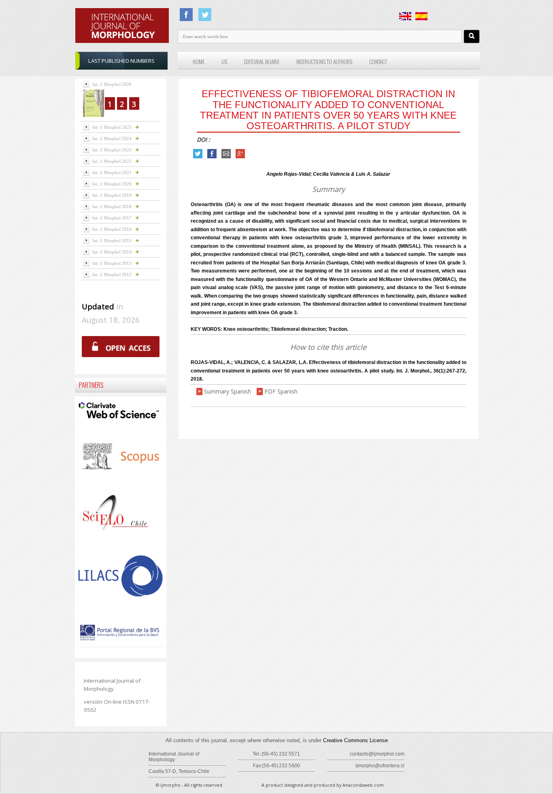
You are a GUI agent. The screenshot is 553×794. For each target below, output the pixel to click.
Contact (378, 61)
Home (198, 61)
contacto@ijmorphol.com (377, 754)
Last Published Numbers (121, 60)
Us (224, 61)
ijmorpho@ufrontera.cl (379, 765)
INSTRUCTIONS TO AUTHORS (324, 61)
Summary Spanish (227, 391)
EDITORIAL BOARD (261, 61)
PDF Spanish (281, 391)
